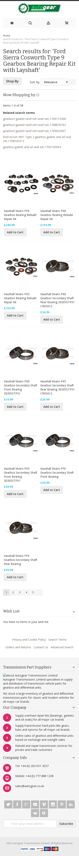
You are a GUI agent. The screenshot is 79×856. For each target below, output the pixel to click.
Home (6, 35)
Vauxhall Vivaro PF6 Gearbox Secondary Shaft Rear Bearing (20, 560)
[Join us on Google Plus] (26, 804)
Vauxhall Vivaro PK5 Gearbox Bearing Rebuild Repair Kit (20, 298)
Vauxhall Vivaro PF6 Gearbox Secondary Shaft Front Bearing (57, 472)
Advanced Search (62, 647)
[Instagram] (53, 804)
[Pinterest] (62, 804)
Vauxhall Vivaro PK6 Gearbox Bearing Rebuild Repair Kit (56, 215)
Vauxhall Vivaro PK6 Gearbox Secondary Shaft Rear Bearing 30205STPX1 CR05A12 (57, 300)
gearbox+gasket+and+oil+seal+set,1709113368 (34, 119)
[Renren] (44, 812)
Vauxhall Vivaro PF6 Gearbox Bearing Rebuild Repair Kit (20, 215)
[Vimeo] (44, 804)
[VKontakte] (35, 812)
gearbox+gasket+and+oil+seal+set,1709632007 (34, 131)
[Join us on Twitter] (8, 804)
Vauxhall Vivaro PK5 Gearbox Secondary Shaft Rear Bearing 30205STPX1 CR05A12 (57, 387)
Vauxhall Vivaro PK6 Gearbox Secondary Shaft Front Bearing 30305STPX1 (20, 387)
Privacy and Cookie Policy (29, 639)
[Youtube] (35, 804)
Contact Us (41, 647)
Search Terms (57, 639)
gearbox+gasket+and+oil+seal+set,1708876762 (34, 125)
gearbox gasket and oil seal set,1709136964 (32, 147)
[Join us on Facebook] (17, 804)
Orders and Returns (18, 647)
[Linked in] (71, 804)
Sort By (35, 82)
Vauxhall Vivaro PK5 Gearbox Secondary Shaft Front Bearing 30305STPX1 (20, 474)
